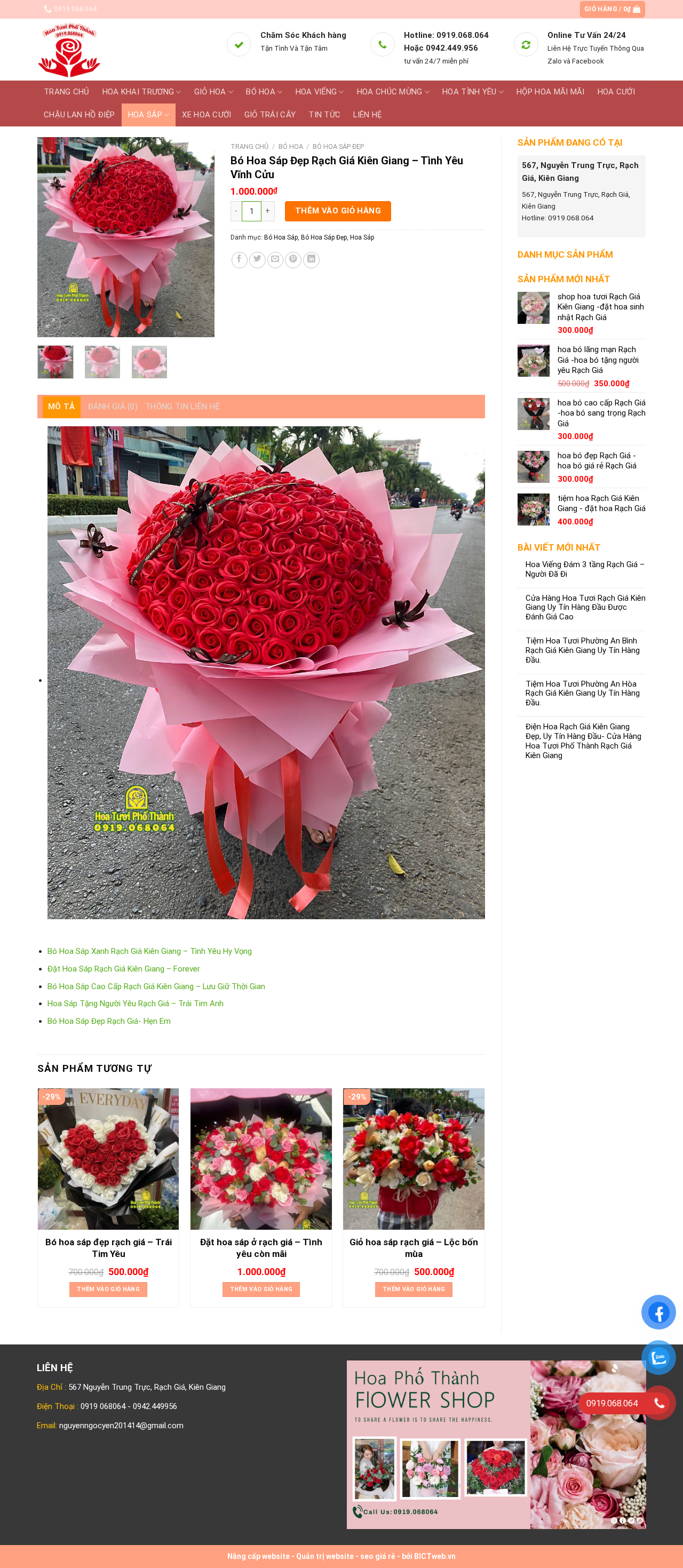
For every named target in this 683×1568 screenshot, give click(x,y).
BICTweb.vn (435, 1556)
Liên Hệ (367, 115)
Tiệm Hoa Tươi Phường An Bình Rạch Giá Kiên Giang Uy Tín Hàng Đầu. (583, 650)
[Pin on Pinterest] (293, 260)
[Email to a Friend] (275, 260)
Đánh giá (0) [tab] (113, 406)
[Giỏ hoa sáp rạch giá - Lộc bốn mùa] (414, 1159)
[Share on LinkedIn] (311, 260)
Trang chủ (67, 92)
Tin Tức (324, 115)
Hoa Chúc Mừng (390, 92)
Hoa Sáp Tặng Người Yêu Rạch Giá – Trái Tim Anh (135, 1003)
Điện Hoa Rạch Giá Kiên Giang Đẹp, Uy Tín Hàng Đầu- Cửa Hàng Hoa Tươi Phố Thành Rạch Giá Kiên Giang (583, 741)
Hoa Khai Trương (138, 92)
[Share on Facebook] (240, 260)
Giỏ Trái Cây (270, 115)
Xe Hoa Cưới (206, 115)
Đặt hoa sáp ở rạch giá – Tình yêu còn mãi (261, 1248)
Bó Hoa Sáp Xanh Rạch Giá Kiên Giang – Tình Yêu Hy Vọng (149, 951)
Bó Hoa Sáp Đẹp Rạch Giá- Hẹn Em (109, 1021)
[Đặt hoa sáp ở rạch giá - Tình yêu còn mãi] (261, 1159)
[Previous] (54, 237)
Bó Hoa (260, 92)
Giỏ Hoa (210, 92)
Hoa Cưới (616, 92)
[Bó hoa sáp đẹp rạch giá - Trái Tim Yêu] (108, 1159)
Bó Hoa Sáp (281, 237)
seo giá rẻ (377, 1556)
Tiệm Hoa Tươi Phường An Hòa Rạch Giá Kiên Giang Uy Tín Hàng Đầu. (583, 694)
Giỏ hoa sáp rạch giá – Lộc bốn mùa (414, 1248)
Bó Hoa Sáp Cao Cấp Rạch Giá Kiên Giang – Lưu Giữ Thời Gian (156, 986)
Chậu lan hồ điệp (79, 115)
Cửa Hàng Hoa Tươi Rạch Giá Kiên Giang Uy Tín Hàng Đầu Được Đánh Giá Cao (586, 608)
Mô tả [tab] (61, 406)
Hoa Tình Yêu (469, 92)
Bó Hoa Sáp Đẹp (338, 146)
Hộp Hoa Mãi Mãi (550, 92)
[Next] (197, 237)
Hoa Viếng (316, 92)
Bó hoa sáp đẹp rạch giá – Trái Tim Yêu (108, 1248)
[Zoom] (50, 324)
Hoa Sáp (145, 115)
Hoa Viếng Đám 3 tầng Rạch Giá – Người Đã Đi (585, 569)
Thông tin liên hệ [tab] (182, 406)
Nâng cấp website (258, 1556)
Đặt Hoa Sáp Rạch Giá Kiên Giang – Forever (123, 969)
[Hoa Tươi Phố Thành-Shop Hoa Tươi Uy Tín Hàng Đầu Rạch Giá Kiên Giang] (123, 50)
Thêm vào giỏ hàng (338, 211)
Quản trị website (325, 1556)
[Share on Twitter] (257, 260)
